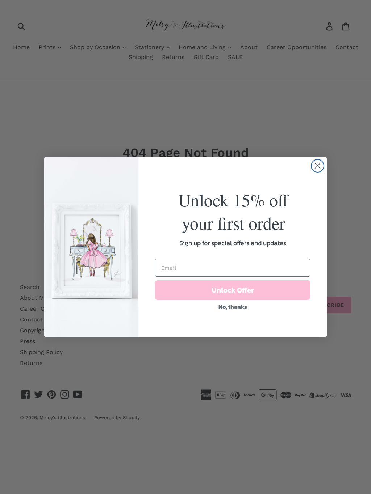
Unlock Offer (233, 290)
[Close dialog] (317, 165)
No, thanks (232, 306)
